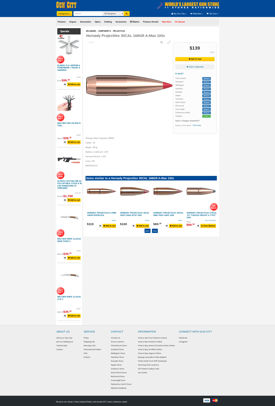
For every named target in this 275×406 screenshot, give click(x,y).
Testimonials (61, 345)
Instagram (183, 341)
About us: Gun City (64, 337)
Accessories (121, 22)
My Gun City (179, 13)
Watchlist (197, 13)
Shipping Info (89, 341)
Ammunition (85, 22)
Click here (197, 125)
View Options (209, 226)
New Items (166, 22)
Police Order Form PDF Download (152, 361)
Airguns (72, 22)
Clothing (108, 22)
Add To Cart (195, 59)
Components (104, 31)
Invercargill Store (118, 380)
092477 (180, 220)
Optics (98, 22)
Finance (87, 357)
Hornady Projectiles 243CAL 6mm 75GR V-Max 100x (168, 214)
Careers (59, 349)
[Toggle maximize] (168, 42)
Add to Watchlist (196, 67)
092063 (114, 220)
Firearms (62, 22)
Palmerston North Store (121, 384)
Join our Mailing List (64, 341)
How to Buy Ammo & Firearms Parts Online (156, 345)
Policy (86, 337)
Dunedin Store (117, 361)
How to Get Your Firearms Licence (152, 337)
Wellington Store (118, 353)
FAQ (85, 353)
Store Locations (117, 341)
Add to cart (75, 84)
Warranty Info (90, 345)
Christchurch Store (119, 345)
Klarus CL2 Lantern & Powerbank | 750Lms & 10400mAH (68, 67)
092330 (147, 220)
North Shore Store (118, 372)
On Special (180, 22)
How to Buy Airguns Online (149, 353)
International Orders (92, 349)
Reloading (91, 31)
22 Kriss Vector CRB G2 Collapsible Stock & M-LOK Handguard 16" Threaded (69, 184)
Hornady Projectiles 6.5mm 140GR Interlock (101, 214)
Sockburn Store (117, 368)
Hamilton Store (117, 357)
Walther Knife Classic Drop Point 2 (69, 240)
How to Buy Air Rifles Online (150, 349)
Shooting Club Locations (148, 365)
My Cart (212, 13)
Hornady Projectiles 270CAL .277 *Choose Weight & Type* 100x (202, 215)
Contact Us (115, 337)
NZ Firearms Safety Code (148, 368)
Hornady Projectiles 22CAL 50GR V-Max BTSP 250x (134, 214)
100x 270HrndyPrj (210, 220)
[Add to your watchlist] (65, 84)
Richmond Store (118, 376)
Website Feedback (118, 388)
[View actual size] (161, 42)
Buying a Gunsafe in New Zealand (152, 357)
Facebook (183, 337)
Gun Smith (142, 372)
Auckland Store (117, 349)
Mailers (135, 22)
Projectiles (119, 31)
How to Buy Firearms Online (150, 341)
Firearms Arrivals (150, 22)
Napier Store (116, 365)
